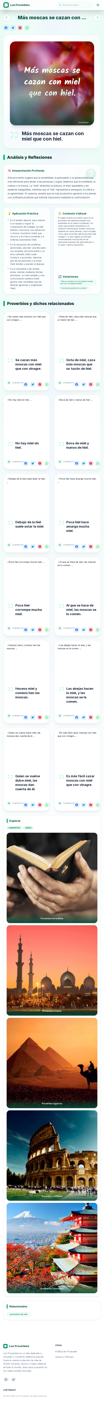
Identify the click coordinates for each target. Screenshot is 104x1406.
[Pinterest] (20, 27)
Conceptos (14, 828)
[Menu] (98, 5)
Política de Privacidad (66, 1351)
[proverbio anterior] (6, 17)
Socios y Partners (64, 1357)
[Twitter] (13, 27)
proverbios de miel (18, 1314)
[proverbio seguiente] (97, 17)
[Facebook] (6, 27)
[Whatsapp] (27, 27)
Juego (28, 828)
